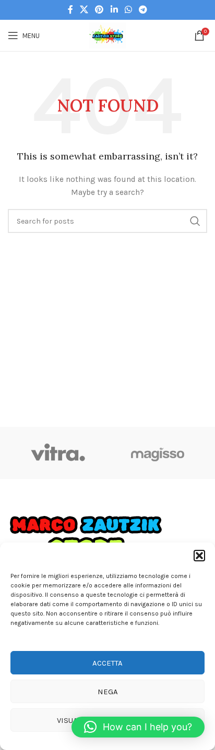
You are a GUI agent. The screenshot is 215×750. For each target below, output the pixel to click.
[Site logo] (107, 34)
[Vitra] (58, 453)
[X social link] (83, 10)
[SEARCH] (195, 221)
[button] (199, 555)
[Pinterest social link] (99, 10)
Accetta (107, 663)
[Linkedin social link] (114, 10)
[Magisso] (157, 453)
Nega (108, 691)
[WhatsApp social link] (128, 10)
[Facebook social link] (70, 10)
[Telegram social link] (143, 10)
